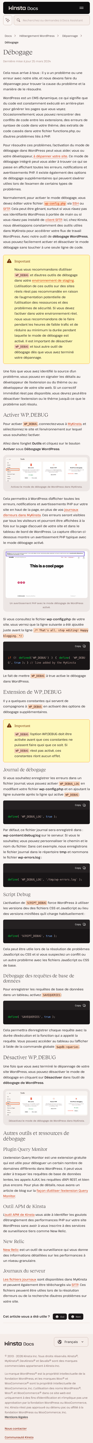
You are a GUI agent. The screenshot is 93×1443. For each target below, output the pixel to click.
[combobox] (51, 20)
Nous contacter (16, 1428)
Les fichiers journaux (19, 1279)
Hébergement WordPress (37, 36)
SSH (75, 203)
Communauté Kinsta (19, 1437)
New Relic (11, 1249)
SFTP (6, 209)
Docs (8, 36)
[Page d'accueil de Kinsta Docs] (23, 8)
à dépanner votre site (50, 156)
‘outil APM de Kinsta (20, 1214)
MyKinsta (74, 424)
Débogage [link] (12, 42)
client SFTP (53, 220)
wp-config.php (55, 203)
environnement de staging (53, 280)
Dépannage (70, 36)
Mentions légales (16, 1417)
